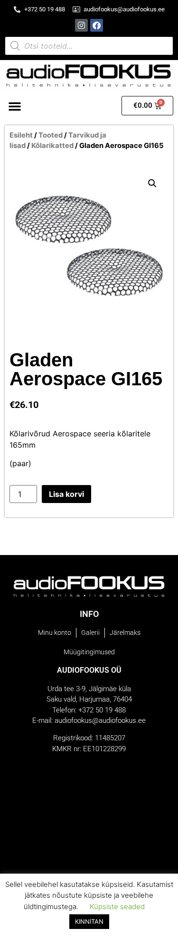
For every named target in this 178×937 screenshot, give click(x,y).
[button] (15, 106)
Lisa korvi (66, 494)
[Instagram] (81, 25)
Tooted (50, 135)
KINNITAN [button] (89, 921)
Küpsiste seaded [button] (117, 906)
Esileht (21, 135)
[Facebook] (96, 25)
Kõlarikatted (52, 145)
